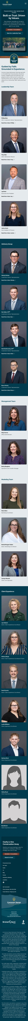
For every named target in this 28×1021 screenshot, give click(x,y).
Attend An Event (9, 857)
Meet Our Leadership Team (14, 33)
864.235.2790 (13, 889)
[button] (25, 3)
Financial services (7, 863)
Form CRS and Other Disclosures (14, 916)
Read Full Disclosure (14, 914)
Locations (5, 879)
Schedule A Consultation (14, 29)
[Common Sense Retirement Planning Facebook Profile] (4, 882)
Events (4, 875)
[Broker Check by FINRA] (9, 922)
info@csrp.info (13, 891)
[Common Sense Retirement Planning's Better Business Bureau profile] (23, 922)
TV (3, 870)
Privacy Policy (14, 911)
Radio (4, 867)
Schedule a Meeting (7, 877)
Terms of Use (14, 913)
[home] (7, 3)
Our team (5, 865)
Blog (4, 872)
